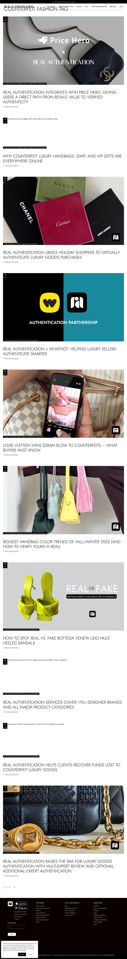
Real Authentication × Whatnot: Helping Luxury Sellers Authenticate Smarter (59, 351)
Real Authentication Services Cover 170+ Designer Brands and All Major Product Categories (62, 704)
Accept (22, 954)
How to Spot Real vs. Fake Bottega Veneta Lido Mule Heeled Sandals (56, 640)
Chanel (6, 437)
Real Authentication (11, 106)
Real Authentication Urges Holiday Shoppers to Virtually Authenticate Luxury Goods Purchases (61, 255)
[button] (36, 943)
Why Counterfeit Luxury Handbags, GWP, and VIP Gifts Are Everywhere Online (62, 158)
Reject (30, 954)
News (25, 84)
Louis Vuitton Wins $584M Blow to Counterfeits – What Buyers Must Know (60, 447)
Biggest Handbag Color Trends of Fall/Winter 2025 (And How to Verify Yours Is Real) (61, 544)
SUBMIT (12, 934)
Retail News (42, 84)
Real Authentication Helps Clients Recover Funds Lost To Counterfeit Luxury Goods (61, 767)
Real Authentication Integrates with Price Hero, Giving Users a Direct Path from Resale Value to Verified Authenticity (59, 97)
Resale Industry (33, 84)
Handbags (20, 84)
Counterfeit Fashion (10, 84)
